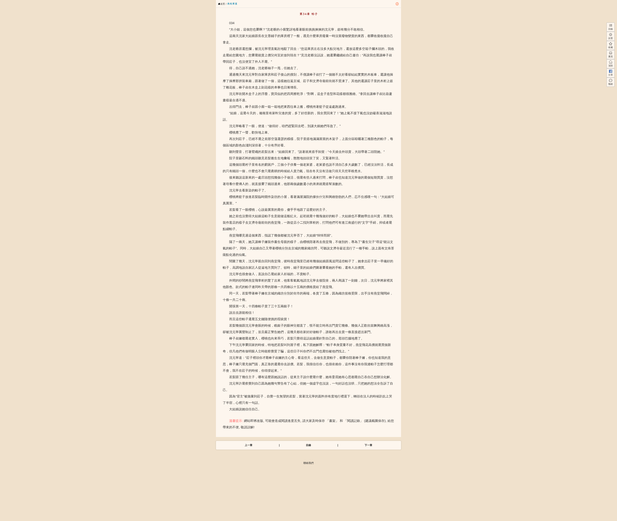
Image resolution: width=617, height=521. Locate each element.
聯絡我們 (308, 463)
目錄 (308, 445)
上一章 (248, 445)
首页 (222, 4)
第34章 (245, 3)
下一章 (368, 445)
